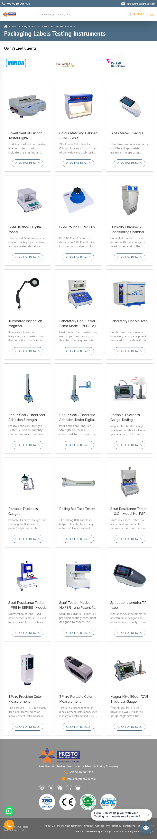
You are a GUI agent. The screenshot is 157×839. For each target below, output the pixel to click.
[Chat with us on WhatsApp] (9, 811)
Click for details (27, 163)
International (113, 825)
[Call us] (9, 825)
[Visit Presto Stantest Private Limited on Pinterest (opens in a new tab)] (60, 788)
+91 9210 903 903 (18, 4)
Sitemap (118, 831)
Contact (99, 825)
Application (18, 26)
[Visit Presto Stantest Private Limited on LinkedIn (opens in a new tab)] (69, 788)
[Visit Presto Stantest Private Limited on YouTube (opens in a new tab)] (78, 788)
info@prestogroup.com (141, 4)
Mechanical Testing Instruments (75, 825)
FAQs (108, 831)
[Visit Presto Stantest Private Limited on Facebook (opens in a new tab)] (42, 788)
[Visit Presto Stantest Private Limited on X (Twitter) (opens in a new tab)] (51, 788)
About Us (50, 825)
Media (79, 831)
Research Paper (94, 831)
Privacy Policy (133, 831)
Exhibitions (129, 825)
